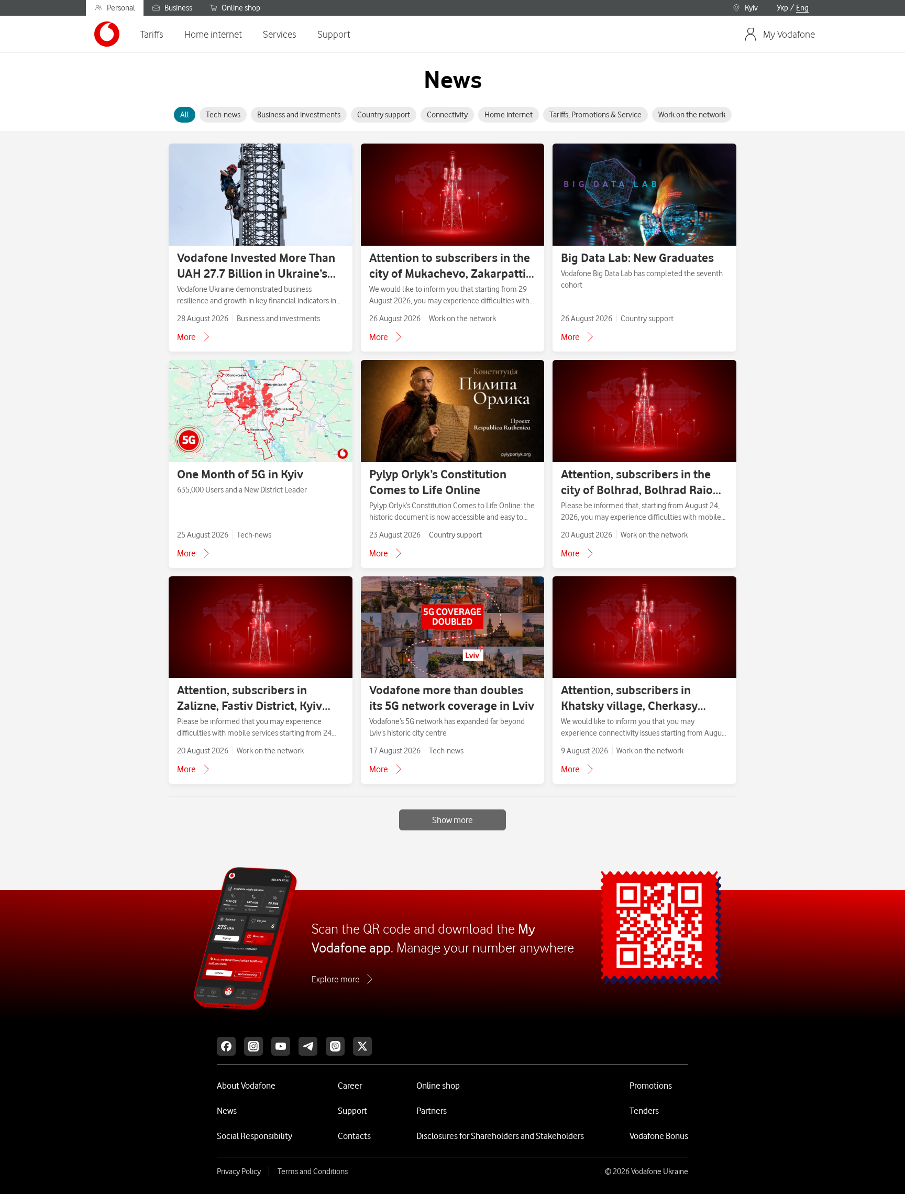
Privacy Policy (239, 1171)
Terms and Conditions (313, 1171)
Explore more (335, 979)
